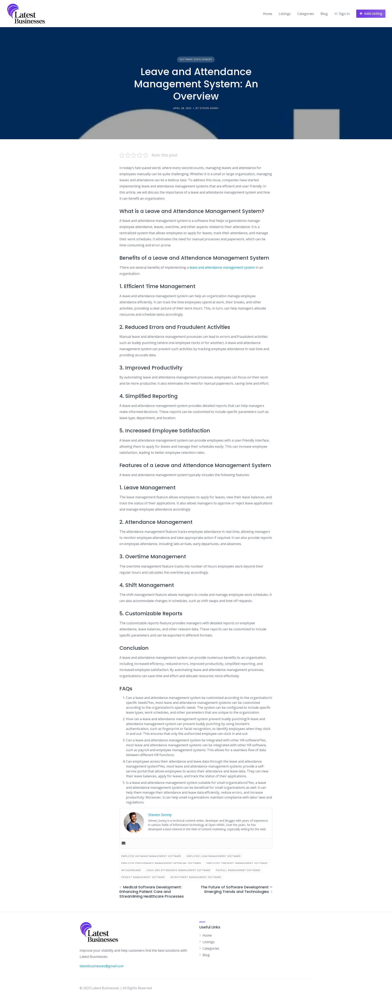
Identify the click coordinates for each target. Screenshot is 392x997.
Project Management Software (143, 877)
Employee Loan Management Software (214, 856)
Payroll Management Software (238, 870)
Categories (305, 13)
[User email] (123, 843)
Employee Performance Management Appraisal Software (161, 863)
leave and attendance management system (222, 267)
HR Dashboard (131, 870)
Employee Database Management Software (151, 856)
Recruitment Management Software (195, 877)
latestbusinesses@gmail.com (102, 966)
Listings (285, 13)
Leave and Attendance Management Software (178, 870)
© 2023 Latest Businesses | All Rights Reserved (116, 988)
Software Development (195, 59)
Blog (324, 13)
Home (267, 13)
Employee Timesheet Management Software (237, 863)
